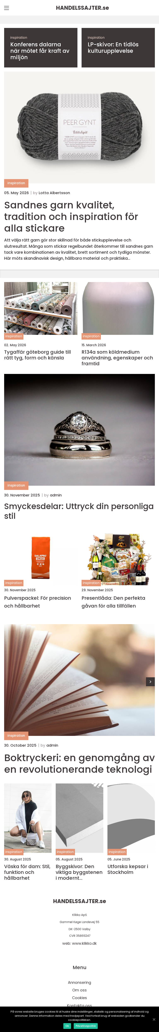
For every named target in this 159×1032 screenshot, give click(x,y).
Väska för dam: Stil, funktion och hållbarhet (27, 872)
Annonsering (79, 982)
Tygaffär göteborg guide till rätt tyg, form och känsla (37, 355)
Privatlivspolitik (86, 1026)
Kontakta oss (79, 1005)
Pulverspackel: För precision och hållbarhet (37, 602)
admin (56, 495)
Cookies (79, 997)
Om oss (79, 990)
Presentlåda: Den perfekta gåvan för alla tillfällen (113, 602)
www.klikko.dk (84, 943)
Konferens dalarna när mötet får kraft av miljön (39, 51)
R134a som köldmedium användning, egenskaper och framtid (117, 357)
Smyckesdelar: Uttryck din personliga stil (79, 511)
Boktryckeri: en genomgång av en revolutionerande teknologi (79, 763)
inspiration (18, 37)
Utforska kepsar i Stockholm (127, 869)
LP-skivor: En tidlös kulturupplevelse (113, 47)
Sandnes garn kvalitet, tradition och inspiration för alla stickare (71, 216)
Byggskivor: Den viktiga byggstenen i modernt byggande (79, 872)
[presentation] (150, 681)
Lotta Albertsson (54, 193)
